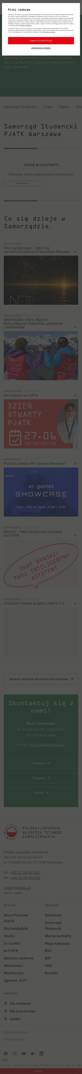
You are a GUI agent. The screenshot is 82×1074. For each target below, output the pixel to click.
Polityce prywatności (26, 25)
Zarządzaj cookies (41, 48)
